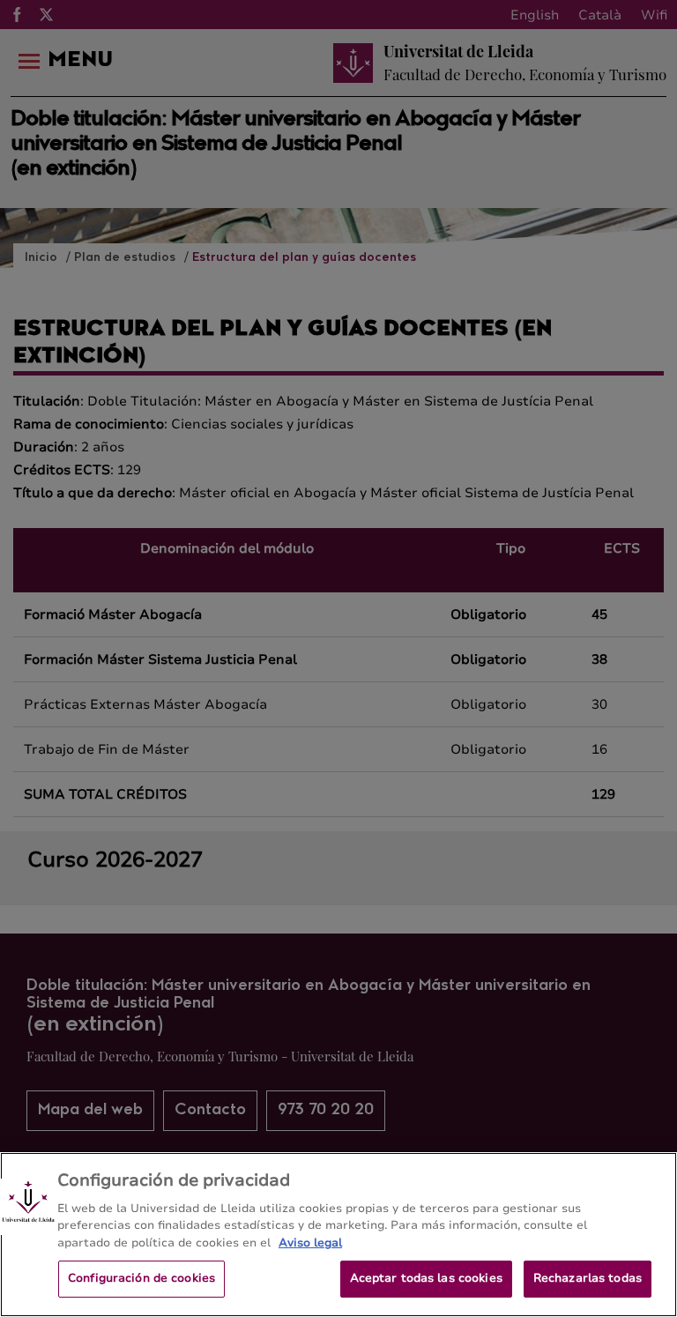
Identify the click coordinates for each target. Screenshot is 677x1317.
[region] (338, 1234)
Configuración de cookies (141, 1278)
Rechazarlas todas (587, 1278)
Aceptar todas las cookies (426, 1278)
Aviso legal (310, 1243)
